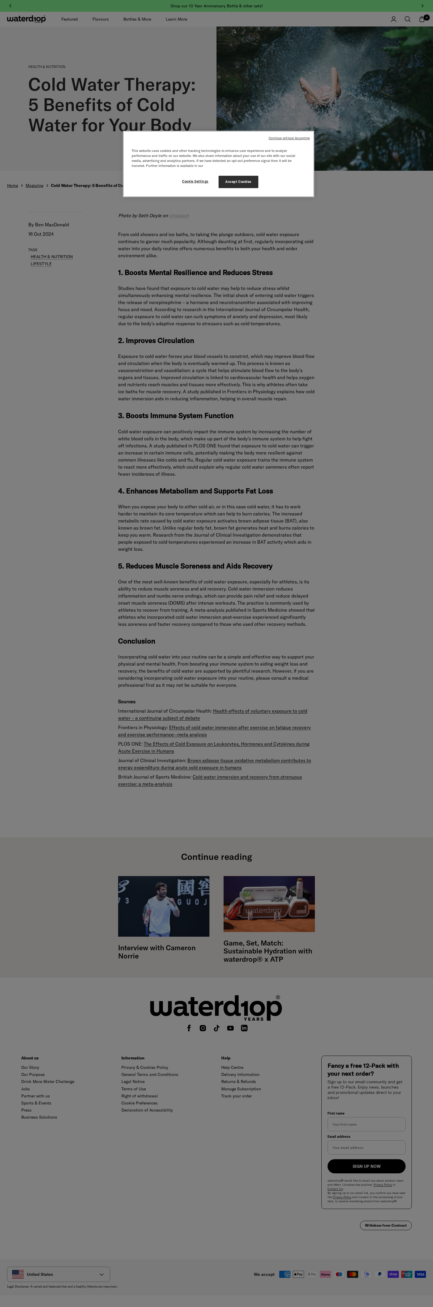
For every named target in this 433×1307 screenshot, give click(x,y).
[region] (218, 164)
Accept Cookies (238, 182)
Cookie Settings (195, 181)
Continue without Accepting (289, 138)
